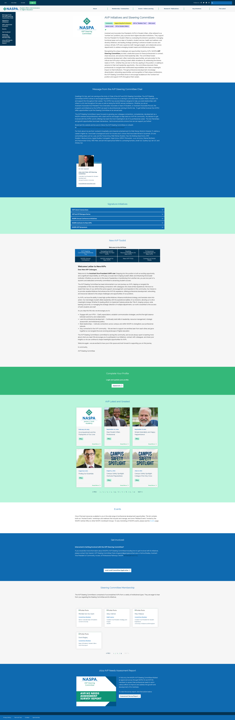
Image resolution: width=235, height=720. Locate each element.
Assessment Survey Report (129, 696)
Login (32, 2)
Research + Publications (171, 8)
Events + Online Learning (145, 8)
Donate (23, 2)
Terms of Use (18, 717)
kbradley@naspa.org (131, 555)
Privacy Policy (7, 717)
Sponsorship (36, 717)
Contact (27, 717)
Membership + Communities (120, 8)
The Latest (222, 8)
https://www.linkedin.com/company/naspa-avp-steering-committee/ (101, 127)
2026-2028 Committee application (117, 570)
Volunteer (14, 2)
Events (152, 521)
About (95, 8)
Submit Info (117, 386)
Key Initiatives (196, 8)
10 (134, 492)
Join (5, 2)
